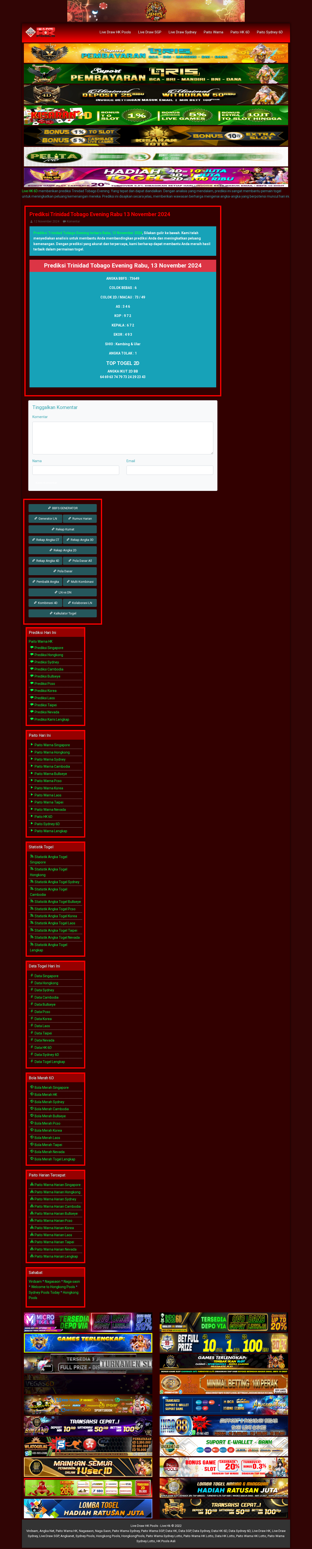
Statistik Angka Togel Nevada (57, 937)
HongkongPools (133, 1536)
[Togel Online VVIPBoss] (156, 53)
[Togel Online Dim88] (156, 74)
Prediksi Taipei (45, 705)
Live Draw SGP (149, 32)
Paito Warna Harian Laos (53, 1235)
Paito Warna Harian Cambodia (57, 1206)
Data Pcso (42, 1012)
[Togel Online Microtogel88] (88, 1323)
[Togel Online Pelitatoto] (156, 157)
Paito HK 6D (240, 32)
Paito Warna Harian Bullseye (56, 1213)
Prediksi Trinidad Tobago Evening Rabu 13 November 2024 (99, 214)
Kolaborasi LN (81, 603)
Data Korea (43, 1019)
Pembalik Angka (47, 581)
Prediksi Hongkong (48, 655)
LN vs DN (64, 592)
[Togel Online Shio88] (224, 1488)
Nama (37, 461)
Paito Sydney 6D (270, 32)
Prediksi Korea (45, 691)
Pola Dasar (64, 571)
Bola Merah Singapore (51, 1088)
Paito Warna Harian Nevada (55, 1249)
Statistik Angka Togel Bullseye (57, 902)
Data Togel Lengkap (49, 1062)
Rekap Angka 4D (47, 561)
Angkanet (67, 1536)
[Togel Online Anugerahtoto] (224, 1405)
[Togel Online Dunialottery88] (224, 1385)
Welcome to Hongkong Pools (53, 1287)
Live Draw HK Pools (115, 32)
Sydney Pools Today (44, 1292)
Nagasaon (52, 1281)
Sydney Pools (85, 1536)
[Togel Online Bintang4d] (88, 1426)
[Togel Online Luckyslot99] (224, 1343)
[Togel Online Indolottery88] (224, 1426)
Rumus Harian (82, 518)
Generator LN (47, 518)
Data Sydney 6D (46, 1055)
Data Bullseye (45, 1004)
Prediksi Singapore (48, 648)
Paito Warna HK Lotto (199, 1536)
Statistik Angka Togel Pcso (55, 909)
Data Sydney (44, 990)
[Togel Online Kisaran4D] (156, 115)
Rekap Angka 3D (82, 540)
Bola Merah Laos (47, 1138)
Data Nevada (44, 1040)
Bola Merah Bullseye (50, 1116)
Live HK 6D (30, 191)
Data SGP (184, 1531)
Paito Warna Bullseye (50, 774)
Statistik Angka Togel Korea (55, 916)
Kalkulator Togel (64, 613)
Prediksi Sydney (46, 662)
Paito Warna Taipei (48, 802)
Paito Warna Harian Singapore (57, 1185)
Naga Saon (103, 1531)
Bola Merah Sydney (49, 1102)
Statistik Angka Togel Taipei (55, 930)
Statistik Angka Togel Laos (54, 923)
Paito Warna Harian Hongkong (57, 1192)
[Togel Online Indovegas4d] (224, 1509)
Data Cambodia (46, 997)
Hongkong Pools (108, 1536)
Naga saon (72, 1281)
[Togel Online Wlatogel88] (88, 1447)
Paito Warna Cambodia (52, 766)
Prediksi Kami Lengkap (51, 719)
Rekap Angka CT (47, 540)
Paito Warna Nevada (50, 810)
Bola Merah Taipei (48, 1145)
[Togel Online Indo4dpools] (88, 1509)
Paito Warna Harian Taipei (54, 1242)
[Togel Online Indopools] (224, 1468)
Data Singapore (46, 976)
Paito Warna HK (40, 641)
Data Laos (42, 1026)
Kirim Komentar (46, 483)
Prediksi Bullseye (47, 676)
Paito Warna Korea (48, 788)
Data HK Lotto (225, 1536)
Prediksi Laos (44, 698)
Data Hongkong (46, 983)
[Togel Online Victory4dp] (88, 1343)
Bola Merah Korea (48, 1130)
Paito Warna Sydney (50, 759)
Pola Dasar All (82, 561)
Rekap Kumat (64, 529)
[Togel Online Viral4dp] (156, 178)
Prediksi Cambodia (48, 669)
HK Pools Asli (166, 1541)
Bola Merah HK (45, 1095)
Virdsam (35, 1281)
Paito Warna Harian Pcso (53, 1221)
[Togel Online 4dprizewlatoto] (88, 1468)
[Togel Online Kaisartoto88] (88, 1488)
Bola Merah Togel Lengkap (54, 1159)
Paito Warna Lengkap (50, 831)
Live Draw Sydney (182, 32)
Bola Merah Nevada (49, 1152)
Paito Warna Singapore (52, 745)
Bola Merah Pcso (47, 1123)
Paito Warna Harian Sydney (55, 1199)
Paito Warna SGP (152, 1531)
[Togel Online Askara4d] (88, 1405)
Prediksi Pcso (44, 684)
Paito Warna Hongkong (52, 752)
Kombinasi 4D (47, 603)
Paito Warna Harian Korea (54, 1228)
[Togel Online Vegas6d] (88, 1385)
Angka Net (46, 1531)
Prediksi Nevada (46, 712)
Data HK (171, 1531)
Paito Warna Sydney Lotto (164, 1536)
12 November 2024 (46, 221)
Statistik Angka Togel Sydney (56, 882)
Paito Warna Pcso (48, 781)
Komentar (73, 221)
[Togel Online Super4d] (156, 95)
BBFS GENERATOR (64, 508)
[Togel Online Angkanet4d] (224, 1447)
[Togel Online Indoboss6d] (224, 1323)
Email (131, 461)
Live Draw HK (261, 1531)
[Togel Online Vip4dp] (224, 1364)
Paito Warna (213, 32)
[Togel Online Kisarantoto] (156, 136)
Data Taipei (43, 1033)
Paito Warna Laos (47, 795)
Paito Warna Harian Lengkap (56, 1256)
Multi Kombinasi (82, 581)
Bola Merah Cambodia (51, 1109)
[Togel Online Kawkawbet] (88, 1364)
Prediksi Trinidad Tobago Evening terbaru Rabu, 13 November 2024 (87, 233)
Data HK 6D (43, 1048)
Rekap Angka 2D (65, 550)
